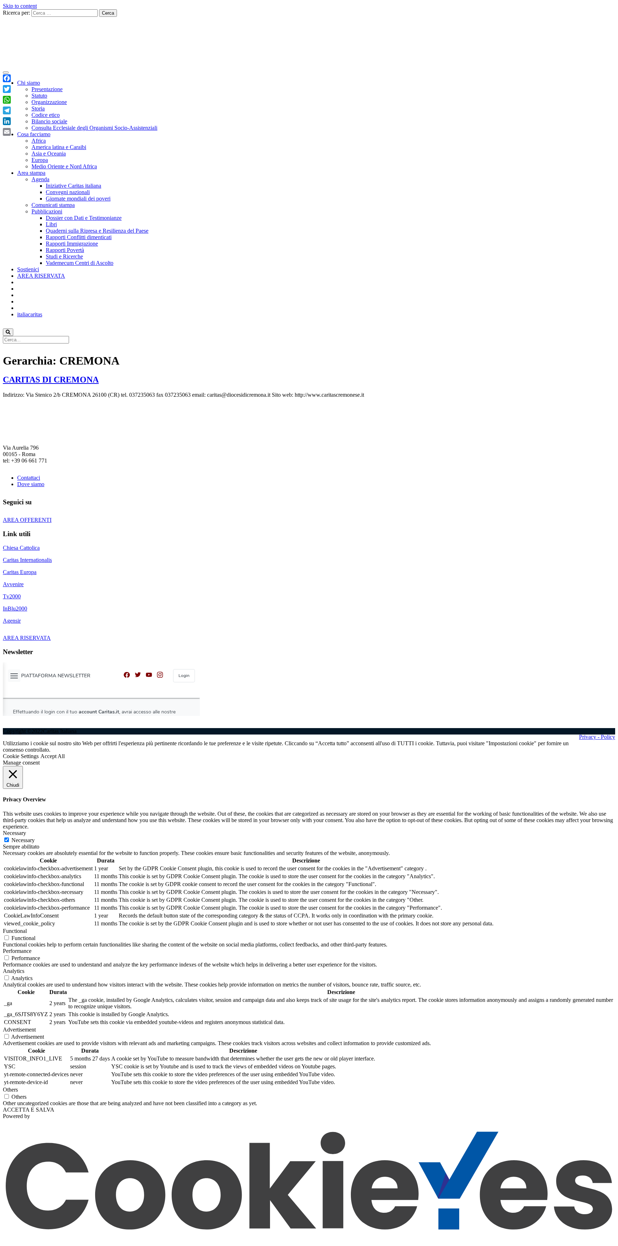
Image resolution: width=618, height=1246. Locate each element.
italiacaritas (29, 314)
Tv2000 (12, 596)
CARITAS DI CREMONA (51, 379)
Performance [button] (17, 951)
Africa (38, 141)
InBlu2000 (15, 608)
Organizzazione (49, 102)
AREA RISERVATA (41, 276)
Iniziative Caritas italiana (73, 186)
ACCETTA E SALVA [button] (28, 1110)
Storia (38, 108)
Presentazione (47, 89)
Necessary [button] (14, 833)
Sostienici (28, 269)
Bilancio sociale (49, 121)
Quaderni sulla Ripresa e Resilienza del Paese (97, 231)
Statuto (39, 96)
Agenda (40, 179)
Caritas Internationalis (27, 560)
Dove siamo (30, 484)
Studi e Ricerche (64, 256)
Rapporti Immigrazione (72, 244)
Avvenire (13, 584)
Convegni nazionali (68, 192)
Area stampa (31, 173)
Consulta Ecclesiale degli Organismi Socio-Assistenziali (94, 128)
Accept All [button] (52, 756)
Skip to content (20, 6)
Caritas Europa (19, 572)
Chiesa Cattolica (21, 548)
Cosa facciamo (33, 134)
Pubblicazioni (46, 211)
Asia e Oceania (48, 153)
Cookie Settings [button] (21, 756)
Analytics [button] (13, 971)
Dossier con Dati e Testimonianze (84, 218)
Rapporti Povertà (65, 250)
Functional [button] (15, 931)
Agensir (12, 621)
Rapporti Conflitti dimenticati (79, 237)
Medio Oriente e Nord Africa (64, 166)
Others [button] (10, 1090)
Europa (39, 160)
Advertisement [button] (19, 1030)
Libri (51, 224)
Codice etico (45, 115)
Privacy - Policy (597, 737)
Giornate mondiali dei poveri (78, 199)
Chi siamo (28, 83)
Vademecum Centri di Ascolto (79, 263)
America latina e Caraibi (58, 147)
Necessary (23, 840)
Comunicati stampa (53, 205)
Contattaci (28, 478)
